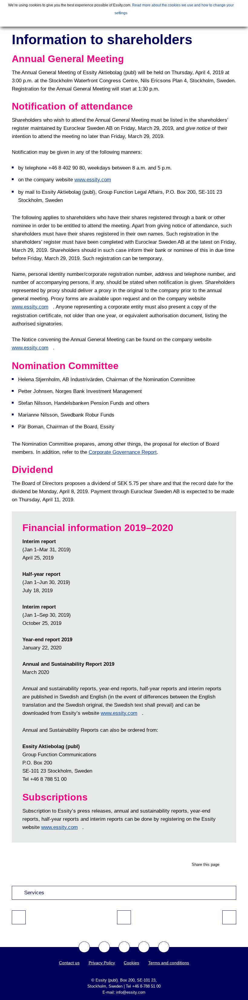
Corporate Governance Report (123, 452)
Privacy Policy (102, 962)
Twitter (104, 947)
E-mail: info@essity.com (124, 992)
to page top (124, 917)
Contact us (69, 962)
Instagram (143, 947)
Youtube (124, 947)
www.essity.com (92, 180)
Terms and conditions (168, 962)
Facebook (84, 947)
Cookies (131, 962)
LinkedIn (163, 947)
